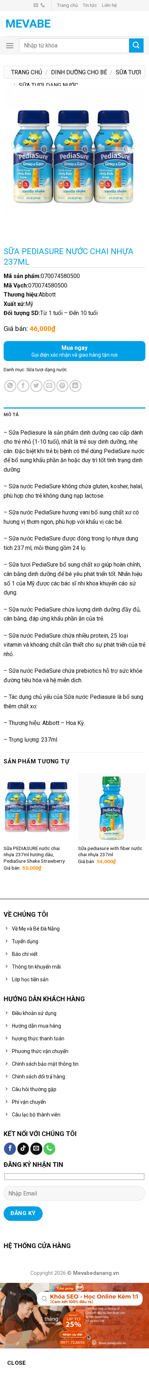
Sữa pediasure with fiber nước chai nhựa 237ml (110, 851)
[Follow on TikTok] (23, 1149)
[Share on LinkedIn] (75, 386)
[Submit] (136, 45)
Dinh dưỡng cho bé (79, 72)
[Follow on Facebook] (10, 1149)
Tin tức (90, 5)
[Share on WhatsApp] (10, 386)
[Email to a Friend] (49, 386)
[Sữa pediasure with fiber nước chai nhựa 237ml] (111, 807)
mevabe (28, 23)
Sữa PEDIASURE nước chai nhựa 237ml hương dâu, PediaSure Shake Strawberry (34, 854)
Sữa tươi (128, 72)
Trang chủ (67, 5)
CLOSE (16, 1363)
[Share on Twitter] (36, 386)
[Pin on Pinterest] (62, 386)
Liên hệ (109, 5)
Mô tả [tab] (11, 414)
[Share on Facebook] (23, 386)
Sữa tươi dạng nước (48, 85)
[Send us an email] (36, 5)
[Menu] (9, 45)
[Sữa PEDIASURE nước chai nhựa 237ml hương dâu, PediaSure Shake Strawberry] (37, 807)
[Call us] (43, 5)
